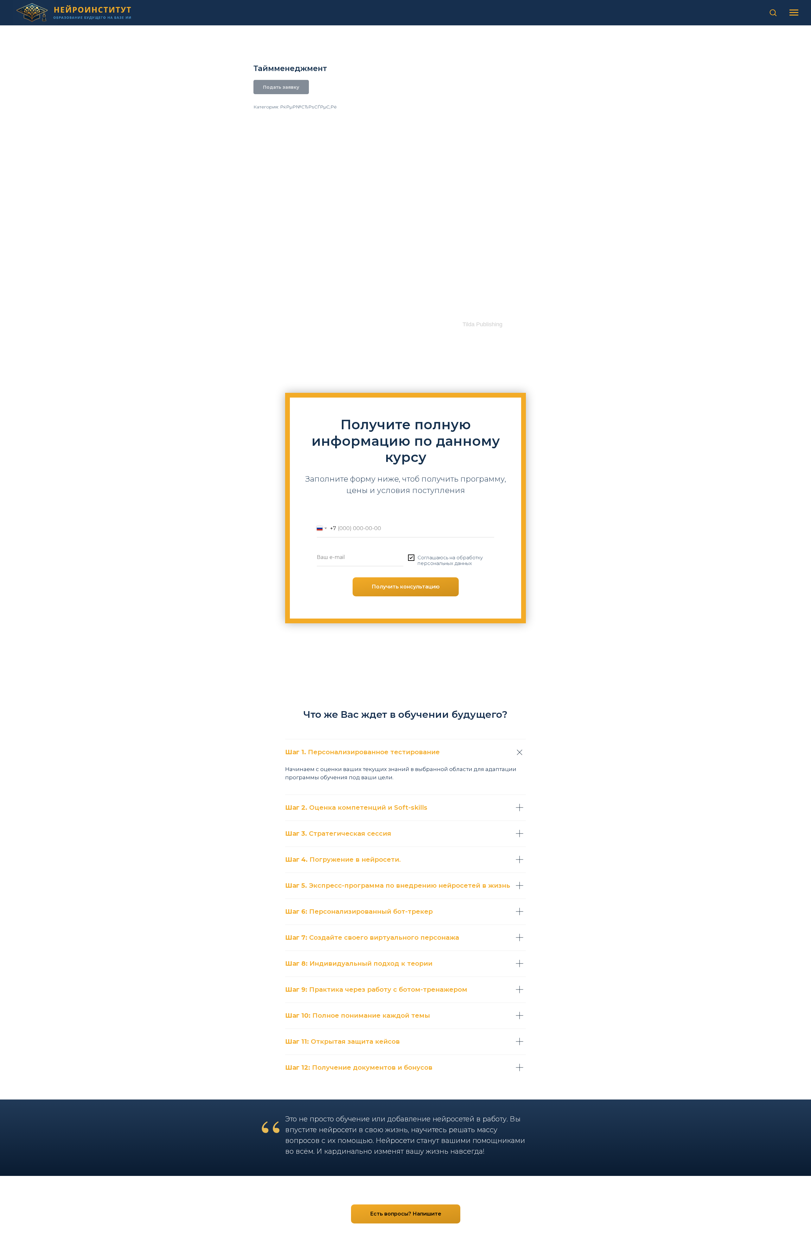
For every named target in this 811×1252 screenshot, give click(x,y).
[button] (773, 12)
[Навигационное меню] (793, 13)
